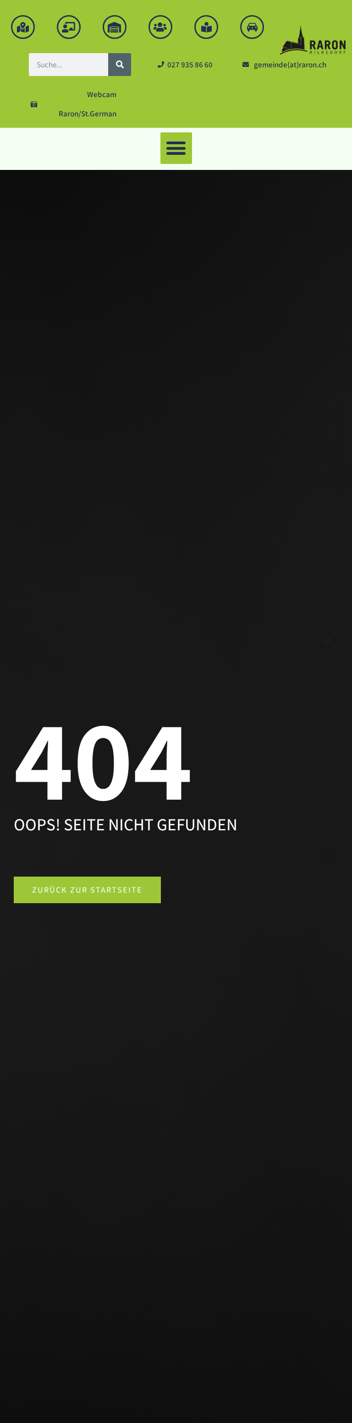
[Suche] (119, 64)
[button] (176, 148)
